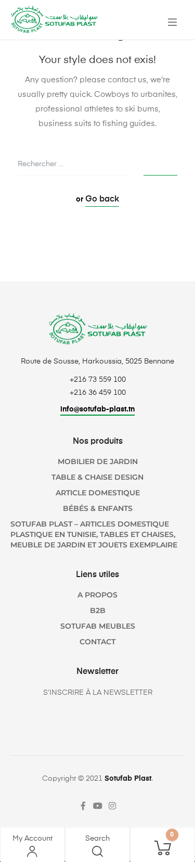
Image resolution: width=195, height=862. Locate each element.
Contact (97, 641)
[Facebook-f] (83, 806)
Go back (102, 199)
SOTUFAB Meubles (97, 626)
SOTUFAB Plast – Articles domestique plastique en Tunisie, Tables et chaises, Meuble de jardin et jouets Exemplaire (93, 534)
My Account (32, 838)
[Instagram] (112, 806)
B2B (98, 610)
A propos (97, 594)
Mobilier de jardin (98, 461)
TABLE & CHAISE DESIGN (97, 477)
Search (97, 838)
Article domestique (98, 492)
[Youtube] (98, 806)
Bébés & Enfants (98, 508)
